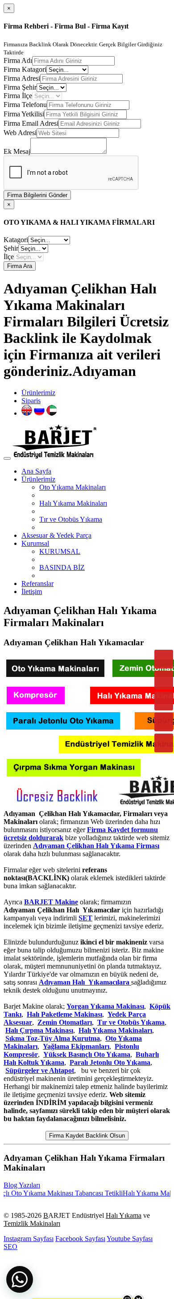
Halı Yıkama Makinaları (73, 503)
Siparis (31, 400)
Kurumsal (35, 543)
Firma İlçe (18, 95)
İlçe (9, 256)
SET (85, 918)
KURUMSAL (59, 551)
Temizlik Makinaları (32, 1223)
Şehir (11, 248)
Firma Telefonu (25, 104)
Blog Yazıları (22, 1185)
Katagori (16, 239)
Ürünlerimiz (38, 392)
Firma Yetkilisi (24, 114)
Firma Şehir (20, 87)
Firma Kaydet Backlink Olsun (87, 1135)
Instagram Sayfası (29, 1238)
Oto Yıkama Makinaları (72, 487)
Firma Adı (18, 60)
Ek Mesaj (17, 151)
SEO (10, 1246)
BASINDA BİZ (62, 567)
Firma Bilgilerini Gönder (37, 195)
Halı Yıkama (123, 1215)
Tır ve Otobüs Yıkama (70, 519)
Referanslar (37, 583)
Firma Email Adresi (31, 123)
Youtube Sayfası (130, 1238)
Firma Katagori (25, 69)
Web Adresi (20, 132)
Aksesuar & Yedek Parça (56, 535)
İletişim (31, 591)
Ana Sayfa (36, 471)
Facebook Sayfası (80, 1238)
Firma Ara (19, 266)
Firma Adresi (22, 78)
